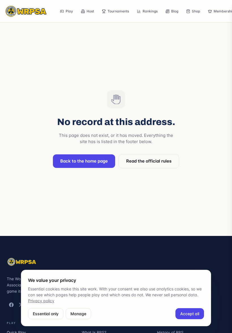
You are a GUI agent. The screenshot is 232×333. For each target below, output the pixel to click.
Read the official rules (148, 161)
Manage (78, 313)
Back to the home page (84, 161)
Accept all (189, 313)
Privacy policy (41, 300)
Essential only (46, 313)
